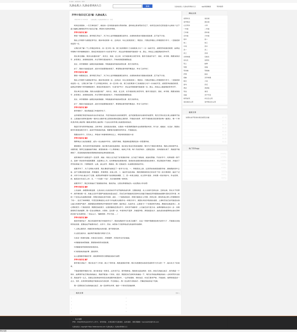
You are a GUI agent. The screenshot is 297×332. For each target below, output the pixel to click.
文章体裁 (187, 56)
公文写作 (187, 25)
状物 (206, 67)
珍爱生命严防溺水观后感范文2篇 (197, 117)
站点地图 (78, 319)
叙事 (206, 63)
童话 (206, 91)
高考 (206, 53)
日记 (111, 19)
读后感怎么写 (188, 102)
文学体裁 (208, 77)
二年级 (207, 29)
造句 (185, 84)
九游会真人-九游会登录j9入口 (85, 5)
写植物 (207, 70)
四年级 (207, 32)
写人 (185, 63)
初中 (185, 39)
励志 (206, 74)
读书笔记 (187, 22)
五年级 (186, 36)
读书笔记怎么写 (210, 102)
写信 (185, 91)
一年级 (186, 29)
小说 (206, 81)
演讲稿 (207, 88)
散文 (185, 81)
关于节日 (208, 95)
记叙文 (207, 56)
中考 (185, 46)
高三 (185, 53)
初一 (206, 39)
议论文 (186, 60)
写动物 (186, 70)
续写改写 (187, 98)
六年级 (207, 36)
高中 (206, 46)
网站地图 (3, 331)
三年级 (186, 32)
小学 (206, 25)
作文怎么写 (209, 98)
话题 (185, 95)
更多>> (178, 293)
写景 (185, 67)
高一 (185, 49)
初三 (206, 43)
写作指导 (220, 6)
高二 (206, 49)
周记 (185, 88)
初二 (185, 43)
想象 (185, 77)
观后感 (207, 22)
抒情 (185, 74)
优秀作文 (187, 18)
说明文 (207, 60)
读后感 (207, 18)
